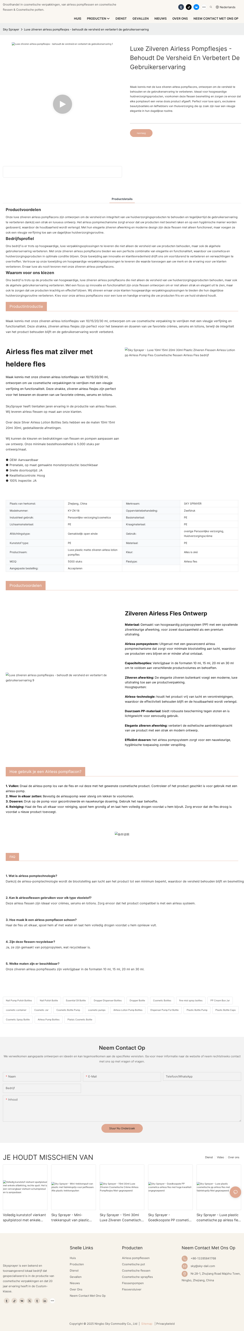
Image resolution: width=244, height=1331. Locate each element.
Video (220, 1157)
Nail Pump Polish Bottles (19, 1000)
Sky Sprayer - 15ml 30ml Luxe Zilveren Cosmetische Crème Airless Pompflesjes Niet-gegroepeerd (121, 1218)
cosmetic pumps (96, 1010)
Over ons (233, 1157)
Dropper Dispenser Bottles (108, 1000)
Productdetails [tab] (122, 199)
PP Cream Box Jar (220, 1000)
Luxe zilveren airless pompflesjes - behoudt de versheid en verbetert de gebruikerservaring (86, 29)
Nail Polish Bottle (49, 1000)
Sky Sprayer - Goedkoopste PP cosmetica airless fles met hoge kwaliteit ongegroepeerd (170, 1218)
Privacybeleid (165, 1323)
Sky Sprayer (11, 29)
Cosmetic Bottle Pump (68, 1010)
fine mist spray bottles (190, 1000)
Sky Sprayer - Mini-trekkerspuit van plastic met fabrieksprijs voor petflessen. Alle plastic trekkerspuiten (70, 1218)
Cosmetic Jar (41, 1010)
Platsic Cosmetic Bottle (79, 1019)
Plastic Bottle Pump (197, 1010)
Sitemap (146, 1323)
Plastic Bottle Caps (225, 1010)
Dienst (209, 1157)
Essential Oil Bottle (76, 1000)
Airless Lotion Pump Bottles (127, 1010)
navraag (141, 133)
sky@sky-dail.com (203, 1266)
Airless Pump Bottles (48, 1019)
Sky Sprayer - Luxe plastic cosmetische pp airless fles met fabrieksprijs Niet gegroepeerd (218, 1218)
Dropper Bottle (137, 1000)
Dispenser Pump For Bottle (164, 1010)
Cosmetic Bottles (162, 1000)
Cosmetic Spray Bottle (18, 1019)
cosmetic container (16, 1010)
